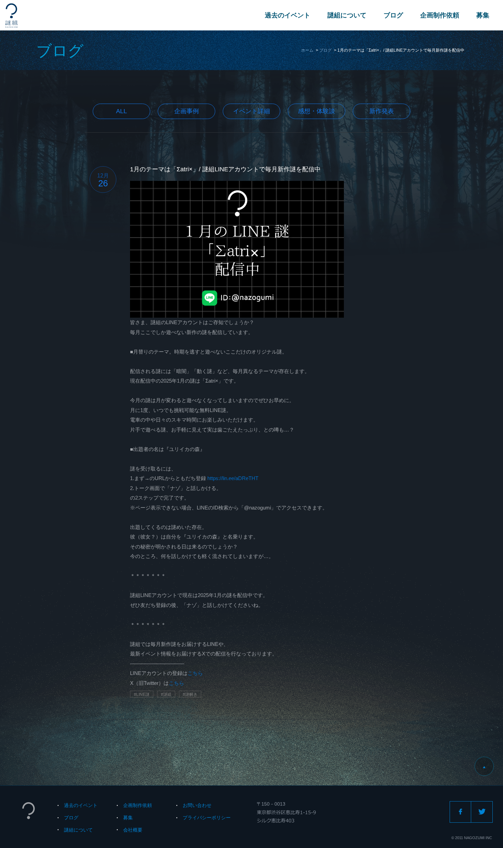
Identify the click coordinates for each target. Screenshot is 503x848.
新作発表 (381, 111)
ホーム (307, 50)
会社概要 (132, 830)
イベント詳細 (251, 111)
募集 (482, 15)
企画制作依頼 (439, 15)
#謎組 (166, 694)
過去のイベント (287, 15)
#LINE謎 (142, 694)
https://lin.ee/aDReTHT (232, 478)
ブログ (393, 15)
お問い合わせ (197, 805)
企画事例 (186, 111)
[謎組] (11, 15)
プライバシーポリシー (207, 817)
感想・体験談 (316, 111)
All (121, 111)
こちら (195, 673)
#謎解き (190, 694)
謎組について (346, 15)
